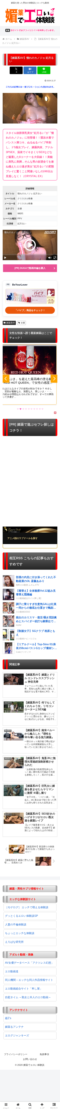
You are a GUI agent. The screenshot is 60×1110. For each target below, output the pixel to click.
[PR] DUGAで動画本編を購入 (30, 268)
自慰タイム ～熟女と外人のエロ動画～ (28, 997)
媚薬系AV (10, 323)
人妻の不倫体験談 (15, 924)
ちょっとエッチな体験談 (19, 933)
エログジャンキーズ (17, 1035)
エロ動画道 (11, 971)
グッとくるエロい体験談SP (21, 915)
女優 (23, 323)
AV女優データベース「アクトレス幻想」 (29, 962)
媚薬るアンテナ (14, 1026)
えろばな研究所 (14, 941)
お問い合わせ (30, 1059)
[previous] (6, 379)
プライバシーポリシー (15, 1054)
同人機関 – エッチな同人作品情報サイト (29, 979)
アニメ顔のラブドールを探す (22, 538)
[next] (54, 379)
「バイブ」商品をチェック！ (30, 310)
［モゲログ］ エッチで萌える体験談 (26, 907)
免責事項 (44, 1054)
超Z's (8, 1018)
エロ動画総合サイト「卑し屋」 (23, 988)
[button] (53, 675)
